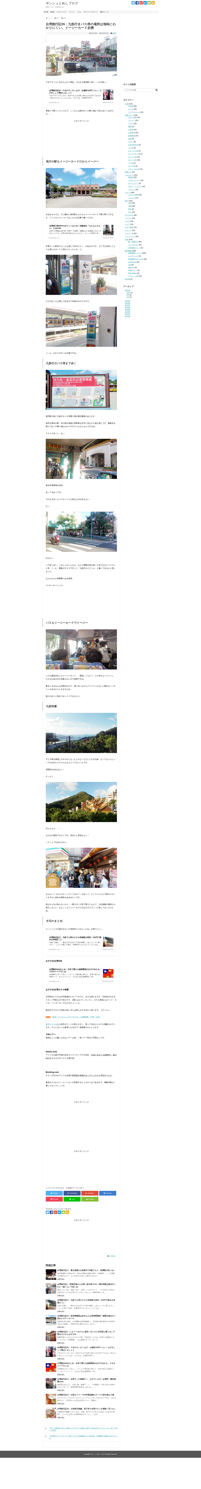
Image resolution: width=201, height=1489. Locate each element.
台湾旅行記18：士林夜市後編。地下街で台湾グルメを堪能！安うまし (86, 1409)
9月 (128, 295)
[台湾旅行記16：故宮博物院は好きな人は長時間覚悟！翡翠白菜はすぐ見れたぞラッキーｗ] (51, 1320)
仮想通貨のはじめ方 (135, 259)
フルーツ (131, 189)
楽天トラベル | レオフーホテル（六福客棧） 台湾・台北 (76, 1017)
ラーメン (72, 12)
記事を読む (61, 1279)
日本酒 (46, 12)
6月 (128, 297)
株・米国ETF (133, 242)
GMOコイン (132, 270)
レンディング (133, 256)
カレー (130, 142)
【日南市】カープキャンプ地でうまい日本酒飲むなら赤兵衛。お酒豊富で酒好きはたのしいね (83, 1437)
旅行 (126, 201)
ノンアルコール (134, 112)
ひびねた (112, 1256)
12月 (128, 293)
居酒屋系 (131, 136)
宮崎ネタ (128, 172)
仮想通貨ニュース (135, 253)
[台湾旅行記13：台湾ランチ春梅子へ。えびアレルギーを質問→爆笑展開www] (51, 1383)
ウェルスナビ (133, 245)
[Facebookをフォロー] (137, 3)
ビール (130, 109)
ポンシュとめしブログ (62, 3)
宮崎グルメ (129, 115)
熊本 (130, 209)
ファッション (130, 236)
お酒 (126, 104)
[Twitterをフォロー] (133, 3)
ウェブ (127, 224)
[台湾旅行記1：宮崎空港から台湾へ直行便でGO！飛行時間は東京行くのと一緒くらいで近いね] (51, 1288)
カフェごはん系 (134, 169)
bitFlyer (131, 267)
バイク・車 (129, 233)
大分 (130, 212)
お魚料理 (131, 133)
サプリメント (133, 183)
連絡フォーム (104, 12)
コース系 (131, 166)
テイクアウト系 (134, 154)
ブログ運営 (129, 227)
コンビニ (131, 198)
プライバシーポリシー (90, 12)
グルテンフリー (62, 12)
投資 (126, 239)
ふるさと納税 (133, 195)
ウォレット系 (133, 276)
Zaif (129, 265)
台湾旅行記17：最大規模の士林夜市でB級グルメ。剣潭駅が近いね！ (86, 1270)
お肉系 (130, 129)
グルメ (127, 192)
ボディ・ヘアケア (135, 186)
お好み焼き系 (133, 145)
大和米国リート (134, 248)
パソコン (128, 218)
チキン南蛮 (132, 117)
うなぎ (130, 148)
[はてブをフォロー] (145, 3)
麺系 (130, 126)
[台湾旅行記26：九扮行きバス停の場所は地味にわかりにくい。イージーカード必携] (107, 1193)
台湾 (114, 33)
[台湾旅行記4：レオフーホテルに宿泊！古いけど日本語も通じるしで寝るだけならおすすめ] (51, 1336)
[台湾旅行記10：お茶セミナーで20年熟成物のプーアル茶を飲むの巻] (51, 1399)
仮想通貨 (128, 251)
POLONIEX (132, 273)
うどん (79, 12)
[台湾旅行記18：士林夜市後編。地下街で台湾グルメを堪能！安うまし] (51, 1413)
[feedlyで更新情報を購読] (149, 3)
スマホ (127, 221)
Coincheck (132, 262)
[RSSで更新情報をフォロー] (153, 3)
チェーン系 (132, 157)
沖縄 (130, 206)
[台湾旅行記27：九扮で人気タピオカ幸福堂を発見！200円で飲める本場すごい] (51, 1304)
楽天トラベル (51, 1024)
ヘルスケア (129, 175)
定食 (130, 139)
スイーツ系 (132, 160)
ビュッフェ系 (133, 151)
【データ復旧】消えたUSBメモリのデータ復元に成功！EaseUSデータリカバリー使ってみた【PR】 (83, 1429)
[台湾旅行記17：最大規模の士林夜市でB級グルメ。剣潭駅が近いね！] (51, 1274)
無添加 (52, 12)
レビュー (128, 230)
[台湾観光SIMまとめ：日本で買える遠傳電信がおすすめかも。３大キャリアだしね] (51, 1367)
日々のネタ (129, 215)
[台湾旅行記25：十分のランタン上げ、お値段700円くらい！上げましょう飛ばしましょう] (51, 1351)
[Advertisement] (81, 137)
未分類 (127, 279)
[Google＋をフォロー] (141, 3)
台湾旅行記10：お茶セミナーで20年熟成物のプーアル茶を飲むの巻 (85, 1395)
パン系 (130, 163)
